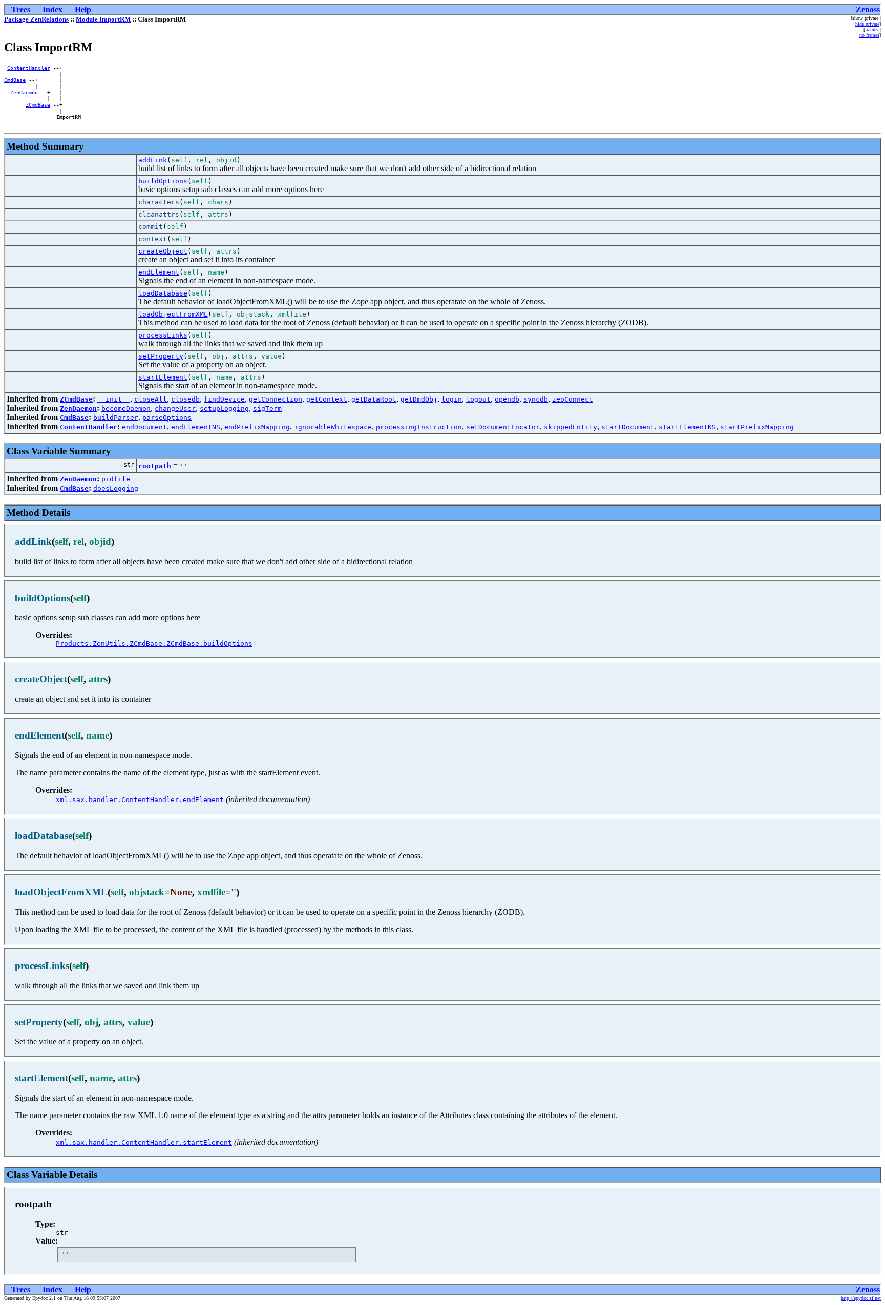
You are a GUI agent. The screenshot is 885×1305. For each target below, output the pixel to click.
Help (83, 9)
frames (871, 29)
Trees (20, 9)
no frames (869, 35)
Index (52, 9)
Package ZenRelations (36, 19)
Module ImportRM (103, 19)
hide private (867, 24)
